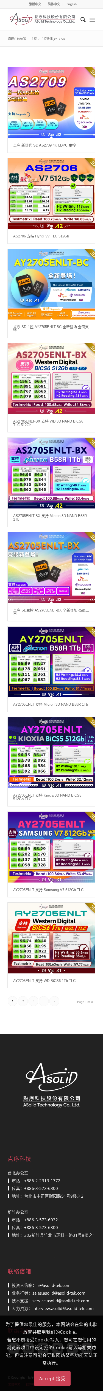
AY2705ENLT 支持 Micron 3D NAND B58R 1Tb (50, 704)
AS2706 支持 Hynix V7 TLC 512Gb (41, 236)
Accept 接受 (52, 1379)
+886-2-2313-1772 (42, 1180)
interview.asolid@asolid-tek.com (63, 1308)
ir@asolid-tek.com (54, 1285)
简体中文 (54, 4)
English (71, 4)
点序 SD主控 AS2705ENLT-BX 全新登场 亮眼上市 (51, 612)
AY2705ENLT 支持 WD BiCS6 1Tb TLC (44, 981)
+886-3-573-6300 (41, 1188)
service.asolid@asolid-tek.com (60, 1300)
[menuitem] (35, 4)
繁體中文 (35, 4)
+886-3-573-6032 (41, 1219)
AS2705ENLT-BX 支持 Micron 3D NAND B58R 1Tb (50, 517)
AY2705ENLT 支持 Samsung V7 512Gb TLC (48, 890)
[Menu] (92, 19)
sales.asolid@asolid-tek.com (58, 1293)
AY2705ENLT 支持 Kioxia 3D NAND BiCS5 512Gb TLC (47, 797)
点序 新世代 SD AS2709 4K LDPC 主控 (44, 145)
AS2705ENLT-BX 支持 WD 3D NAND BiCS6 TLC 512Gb (48, 423)
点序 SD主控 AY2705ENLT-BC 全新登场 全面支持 (51, 328)
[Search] (80, 20)
